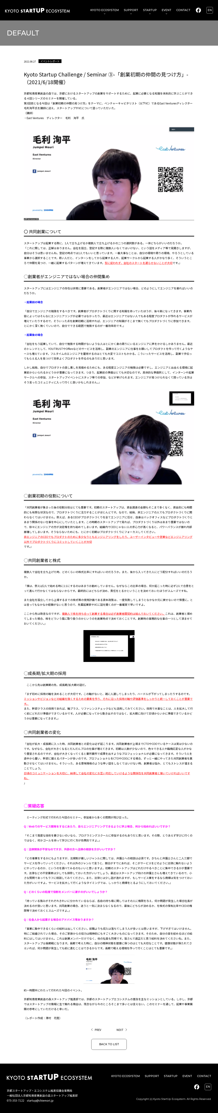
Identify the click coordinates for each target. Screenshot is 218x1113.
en (210, 10)
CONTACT (183, 10)
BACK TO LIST (109, 1044)
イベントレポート (50, 61)
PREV (98, 1030)
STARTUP (150, 10)
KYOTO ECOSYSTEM (104, 10)
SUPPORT (131, 10)
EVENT (166, 10)
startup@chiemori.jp (40, 1100)
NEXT (119, 1030)
